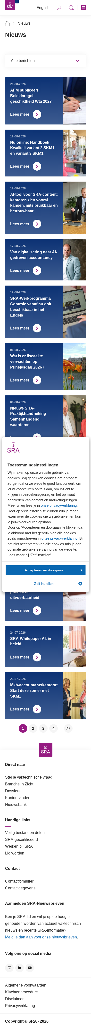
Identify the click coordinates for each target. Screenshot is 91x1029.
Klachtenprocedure (21, 992)
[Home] (7, 23)
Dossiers (12, 791)
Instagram (9, 968)
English (43, 8)
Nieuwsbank (16, 805)
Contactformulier (19, 881)
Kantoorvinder (17, 798)
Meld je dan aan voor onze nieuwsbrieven (41, 937)
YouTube (29, 968)
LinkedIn (19, 968)
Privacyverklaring (20, 1006)
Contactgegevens (20, 888)
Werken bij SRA (19, 846)
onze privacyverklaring (59, 505)
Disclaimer (14, 999)
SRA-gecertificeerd (21, 839)
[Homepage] (10, 5)
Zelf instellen (44, 584)
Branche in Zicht (19, 784)
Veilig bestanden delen (25, 833)
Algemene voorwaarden (25, 985)
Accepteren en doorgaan (44, 570)
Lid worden (14, 853)
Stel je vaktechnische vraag (28, 777)
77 (68, 728)
